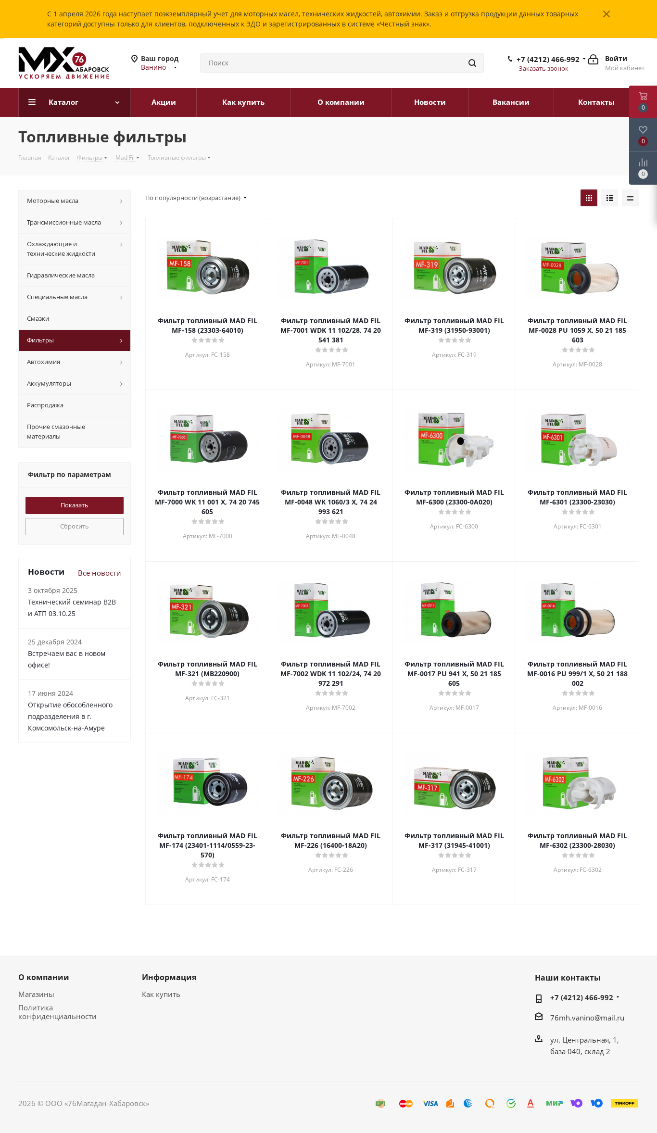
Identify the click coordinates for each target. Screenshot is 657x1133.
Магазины (36, 994)
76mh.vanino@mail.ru (587, 1017)
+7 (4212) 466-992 (548, 59)
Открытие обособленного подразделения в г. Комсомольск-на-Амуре (70, 716)
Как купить (161, 994)
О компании (43, 977)
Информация (169, 977)
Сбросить (74, 526)
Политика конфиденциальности (57, 1012)
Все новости (99, 573)
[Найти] (472, 63)
